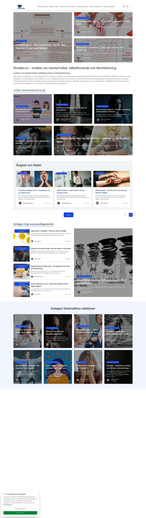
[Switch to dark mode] (127, 6)
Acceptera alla (20, 513)
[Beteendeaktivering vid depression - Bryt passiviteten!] (103, 262)
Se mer (68, 215)
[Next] (131, 215)
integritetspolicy (7, 504)
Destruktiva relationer (82, 6)
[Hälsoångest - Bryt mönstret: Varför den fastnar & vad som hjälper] (42, 37)
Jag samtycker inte (20, 508)
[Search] (124, 6)
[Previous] (125, 215)
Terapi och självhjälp (108, 6)
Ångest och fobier (54, 6)
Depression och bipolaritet (67, 6)
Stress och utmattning (95, 6)
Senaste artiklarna (43, 6)
